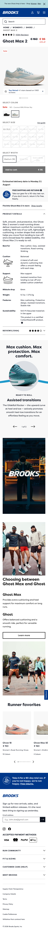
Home (6, 27)
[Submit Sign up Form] (42, 819)
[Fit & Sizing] (24, 859)
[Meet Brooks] (24, 875)
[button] (24, 71)
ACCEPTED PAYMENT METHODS (19, 834)
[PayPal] (24, 840)
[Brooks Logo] (24, 796)
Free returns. (27, 784)
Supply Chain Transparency (13, 889)
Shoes (29, 27)
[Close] (44, 4)
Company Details (9, 894)
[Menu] (44, 12)
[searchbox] (26, 21)
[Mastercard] (15, 840)
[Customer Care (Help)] (24, 867)
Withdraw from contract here (14, 919)
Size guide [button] (41, 123)
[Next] (33, 426)
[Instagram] (4, 829)
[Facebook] (9, 829)
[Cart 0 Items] (38, 12)
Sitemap (6, 909)
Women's (18, 27)
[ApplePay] (33, 840)
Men (39, 4)
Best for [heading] (6, 246)
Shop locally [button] (36, 206)
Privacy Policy (8, 904)
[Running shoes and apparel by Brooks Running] (11, 12)
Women (34, 4)
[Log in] (32, 12)
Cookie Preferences (10, 914)
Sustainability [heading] (9, 311)
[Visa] (6, 840)
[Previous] (15, 426)
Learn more (24, 635)
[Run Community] (24, 851)
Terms (5, 899)
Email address (8, 815)
